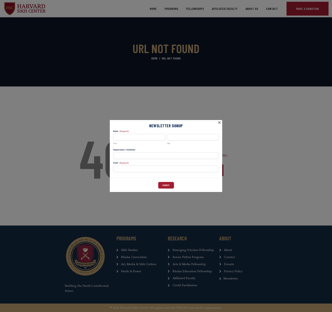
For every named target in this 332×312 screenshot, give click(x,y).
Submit (166, 185)
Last (168, 143)
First (115, 143)
